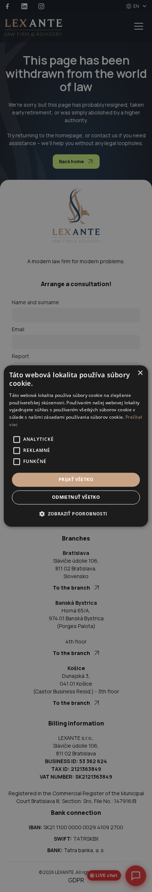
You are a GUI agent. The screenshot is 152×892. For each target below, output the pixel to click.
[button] (76, 514)
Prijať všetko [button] (76, 479)
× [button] (140, 373)
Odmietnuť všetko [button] (76, 497)
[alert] (76, 446)
